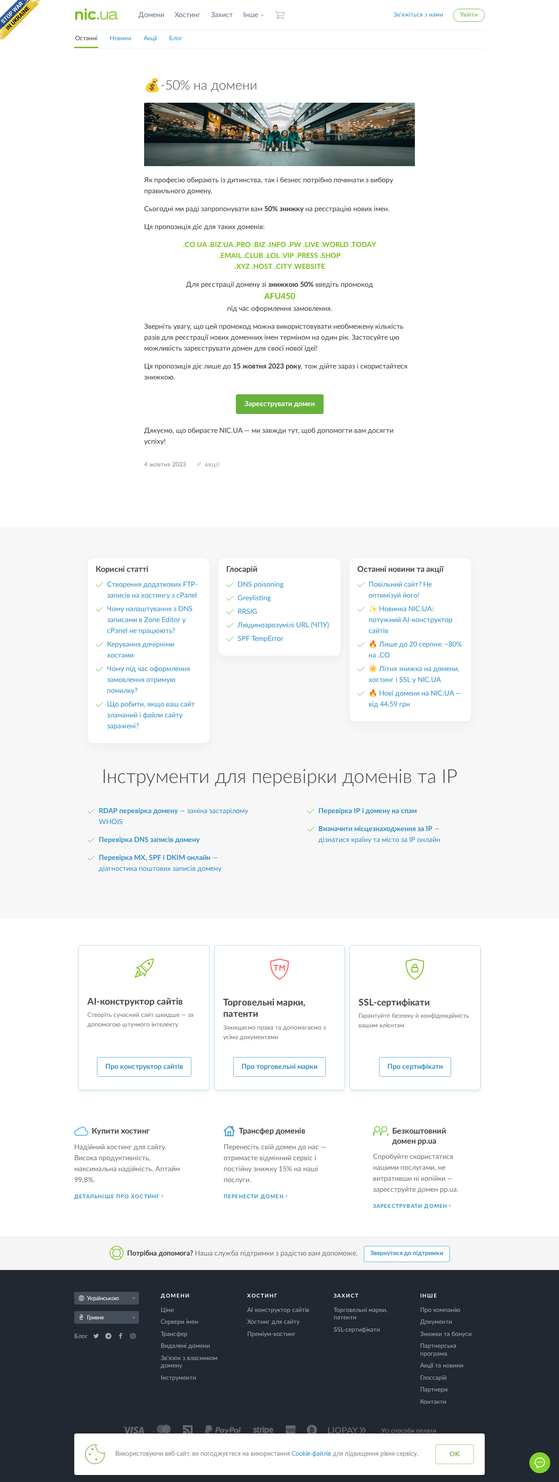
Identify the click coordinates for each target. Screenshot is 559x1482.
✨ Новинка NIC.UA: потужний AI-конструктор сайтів (410, 619)
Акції (150, 38)
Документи (436, 1322)
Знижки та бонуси (446, 1334)
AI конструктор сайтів (278, 1310)
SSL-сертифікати (357, 1330)
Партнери (434, 1390)
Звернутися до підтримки (406, 1253)
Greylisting (254, 598)
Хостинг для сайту (273, 1322)
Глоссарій (433, 1378)
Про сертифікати (415, 1066)
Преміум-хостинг (271, 1334)
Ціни (167, 1310)
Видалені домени (185, 1346)
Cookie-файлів (311, 1454)
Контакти (433, 1402)
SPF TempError (260, 638)
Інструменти (178, 1378)
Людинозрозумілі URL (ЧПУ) (283, 625)
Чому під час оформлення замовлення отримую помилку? (148, 679)
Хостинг (187, 14)
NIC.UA (96, 15)
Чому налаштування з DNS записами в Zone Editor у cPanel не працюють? (150, 619)
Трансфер (174, 1334)
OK (454, 1454)
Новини (120, 38)
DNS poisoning (260, 584)
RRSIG (247, 611)
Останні (86, 38)
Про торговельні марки (279, 1066)
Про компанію (440, 1310)
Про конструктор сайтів (144, 1066)
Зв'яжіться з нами (418, 15)
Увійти (469, 15)
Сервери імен (179, 1322)
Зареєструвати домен (280, 403)
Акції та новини (441, 1366)
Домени (151, 14)
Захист (222, 14)
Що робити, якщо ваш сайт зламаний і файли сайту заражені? (151, 715)
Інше (250, 14)
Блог (176, 38)
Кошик (280, 15)
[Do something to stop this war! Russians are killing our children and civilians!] (19, 19)
